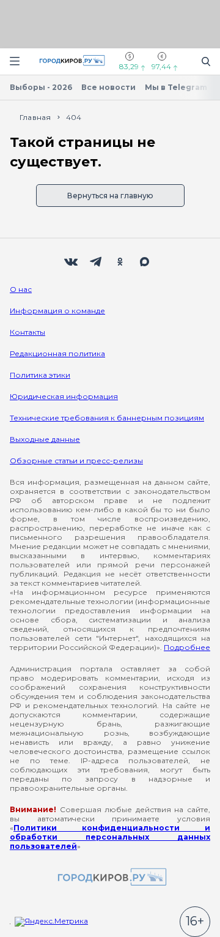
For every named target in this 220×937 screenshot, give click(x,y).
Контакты (27, 332)
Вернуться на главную (110, 195)
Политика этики (40, 374)
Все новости (108, 87)
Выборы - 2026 (41, 87)
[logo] (110, 878)
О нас (21, 289)
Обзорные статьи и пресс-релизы (76, 460)
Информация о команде (57, 310)
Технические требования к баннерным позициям (107, 417)
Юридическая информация (64, 396)
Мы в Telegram (176, 87)
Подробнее (187, 647)
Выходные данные (45, 439)
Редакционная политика (57, 353)
